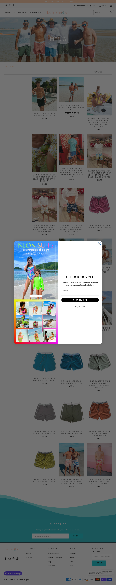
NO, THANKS (80, 307)
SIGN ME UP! (80, 300)
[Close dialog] (99, 243)
